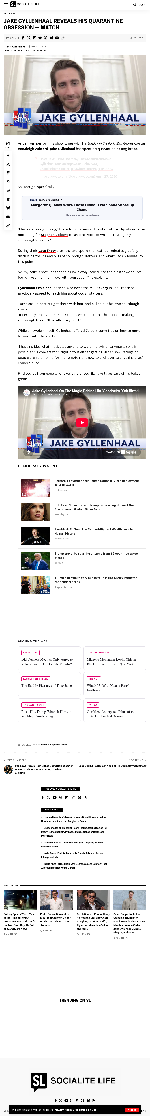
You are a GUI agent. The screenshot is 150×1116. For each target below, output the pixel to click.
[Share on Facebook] (22, 38)
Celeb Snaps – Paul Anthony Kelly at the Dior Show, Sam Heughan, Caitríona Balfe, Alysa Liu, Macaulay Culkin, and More (93, 921)
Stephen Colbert (54, 234)
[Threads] (73, 797)
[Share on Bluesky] (51, 38)
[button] (132, 1110)
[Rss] (86, 797)
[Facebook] (42, 797)
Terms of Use (87, 1109)
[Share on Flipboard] (34, 38)
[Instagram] (61, 797)
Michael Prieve (16, 46)
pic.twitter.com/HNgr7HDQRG (92, 169)
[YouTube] (54, 797)
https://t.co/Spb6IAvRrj (82, 164)
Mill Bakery (98, 288)
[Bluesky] (79, 797)
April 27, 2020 (106, 176)
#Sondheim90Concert (55, 169)
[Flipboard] (67, 797)
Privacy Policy (63, 1109)
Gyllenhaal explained (35, 288)
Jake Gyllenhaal (63, 149)
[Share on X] (28, 38)
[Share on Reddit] (39, 38)
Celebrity (10, 14)
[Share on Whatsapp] (8, 181)
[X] (48, 797)
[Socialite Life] (26, 5)
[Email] (56, 38)
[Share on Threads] (45, 38)
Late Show (47, 250)
